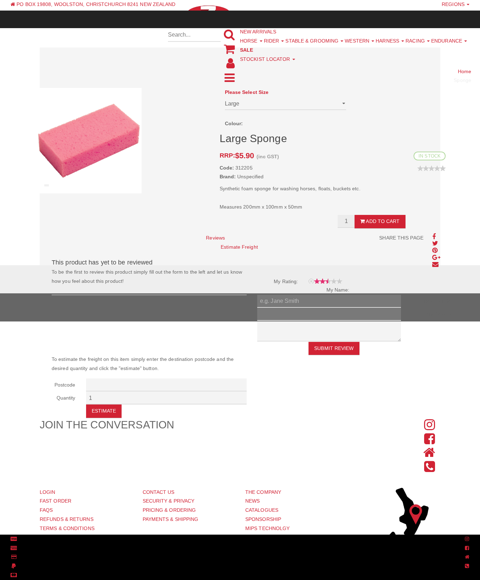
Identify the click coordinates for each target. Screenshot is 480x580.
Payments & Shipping (171, 519)
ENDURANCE (447, 41)
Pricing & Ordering (169, 510)
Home (464, 71)
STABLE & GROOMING (312, 41)
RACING (416, 41)
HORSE (249, 41)
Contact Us (159, 492)
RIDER (272, 41)
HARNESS (388, 41)
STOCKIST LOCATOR (266, 59)
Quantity (66, 398)
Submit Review (333, 348)
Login (48, 492)
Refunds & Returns (66, 519)
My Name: (338, 290)
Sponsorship (263, 519)
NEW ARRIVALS (258, 31)
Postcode (65, 385)
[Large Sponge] (89, 140)
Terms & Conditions (67, 528)
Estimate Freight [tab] (239, 247)
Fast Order (55, 501)
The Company (263, 492)
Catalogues (261, 510)
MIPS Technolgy (267, 528)
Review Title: (438, 301)
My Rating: (286, 281)
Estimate (104, 411)
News (252, 501)
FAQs (46, 510)
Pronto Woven (235, 539)
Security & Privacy (169, 501)
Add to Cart (382, 221)
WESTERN (358, 41)
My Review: (439, 314)
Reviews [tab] (215, 238)
